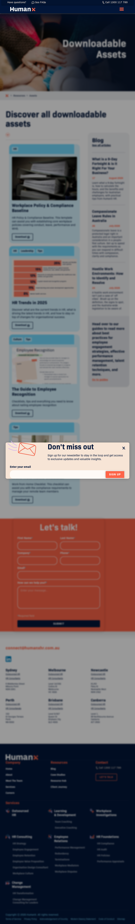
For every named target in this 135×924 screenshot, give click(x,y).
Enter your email (20, 467)
